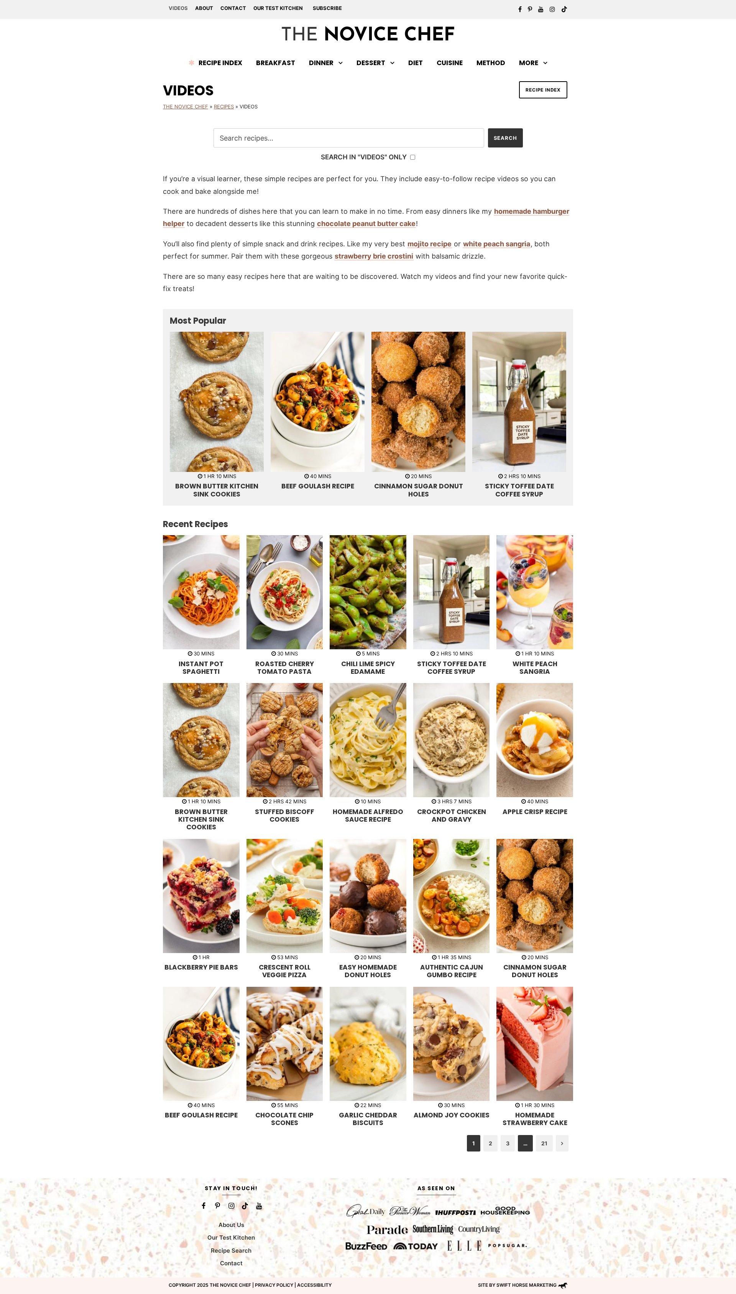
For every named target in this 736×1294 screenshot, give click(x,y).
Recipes (224, 106)
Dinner (321, 62)
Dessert (370, 62)
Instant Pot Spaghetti (201, 667)
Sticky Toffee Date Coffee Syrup (519, 490)
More (528, 62)
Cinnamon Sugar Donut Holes (418, 490)
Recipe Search (231, 1250)
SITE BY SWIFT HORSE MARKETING (517, 1285)
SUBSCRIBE (327, 8)
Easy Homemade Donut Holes (368, 971)
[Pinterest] (217, 1206)
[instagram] (552, 9)
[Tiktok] (245, 1206)
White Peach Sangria (535, 667)
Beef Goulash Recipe (317, 486)
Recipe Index (220, 62)
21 (544, 1143)
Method (490, 62)
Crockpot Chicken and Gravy (451, 815)
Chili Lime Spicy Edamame (368, 667)
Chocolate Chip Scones (284, 1119)
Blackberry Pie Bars (201, 967)
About (204, 8)
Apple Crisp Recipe (535, 811)
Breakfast (275, 62)
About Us (231, 1224)
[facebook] (520, 9)
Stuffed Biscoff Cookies (284, 815)
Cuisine (450, 62)
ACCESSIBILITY (314, 1285)
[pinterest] (530, 9)
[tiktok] (564, 9)
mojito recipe (429, 244)
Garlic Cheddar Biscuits (368, 1119)
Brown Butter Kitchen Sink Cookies (216, 490)
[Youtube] (259, 1206)
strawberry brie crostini (374, 256)
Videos (178, 8)
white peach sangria (496, 244)
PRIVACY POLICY (274, 1285)
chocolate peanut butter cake (366, 223)
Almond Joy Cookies (452, 1115)
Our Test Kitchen (278, 8)
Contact (233, 8)
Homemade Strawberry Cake (535, 1119)
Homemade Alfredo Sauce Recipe (368, 815)
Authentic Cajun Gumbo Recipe (451, 971)
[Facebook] (203, 1206)
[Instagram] (231, 1206)
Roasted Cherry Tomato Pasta (284, 667)
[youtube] (541, 9)
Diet (415, 62)
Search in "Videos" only (364, 157)
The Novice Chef (185, 106)
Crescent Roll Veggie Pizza (284, 971)
